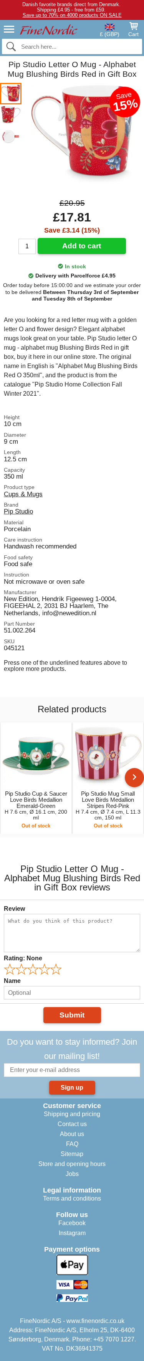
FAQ (72, 1144)
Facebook (72, 1223)
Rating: (23, 958)
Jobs (72, 1174)
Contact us (72, 1124)
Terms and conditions (72, 1198)
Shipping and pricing (72, 1114)
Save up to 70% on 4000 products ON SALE (72, 15)
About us (72, 1134)
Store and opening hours (72, 1164)
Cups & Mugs (23, 494)
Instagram (72, 1233)
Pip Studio (18, 511)
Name (12, 981)
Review (14, 908)
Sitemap (72, 1154)
